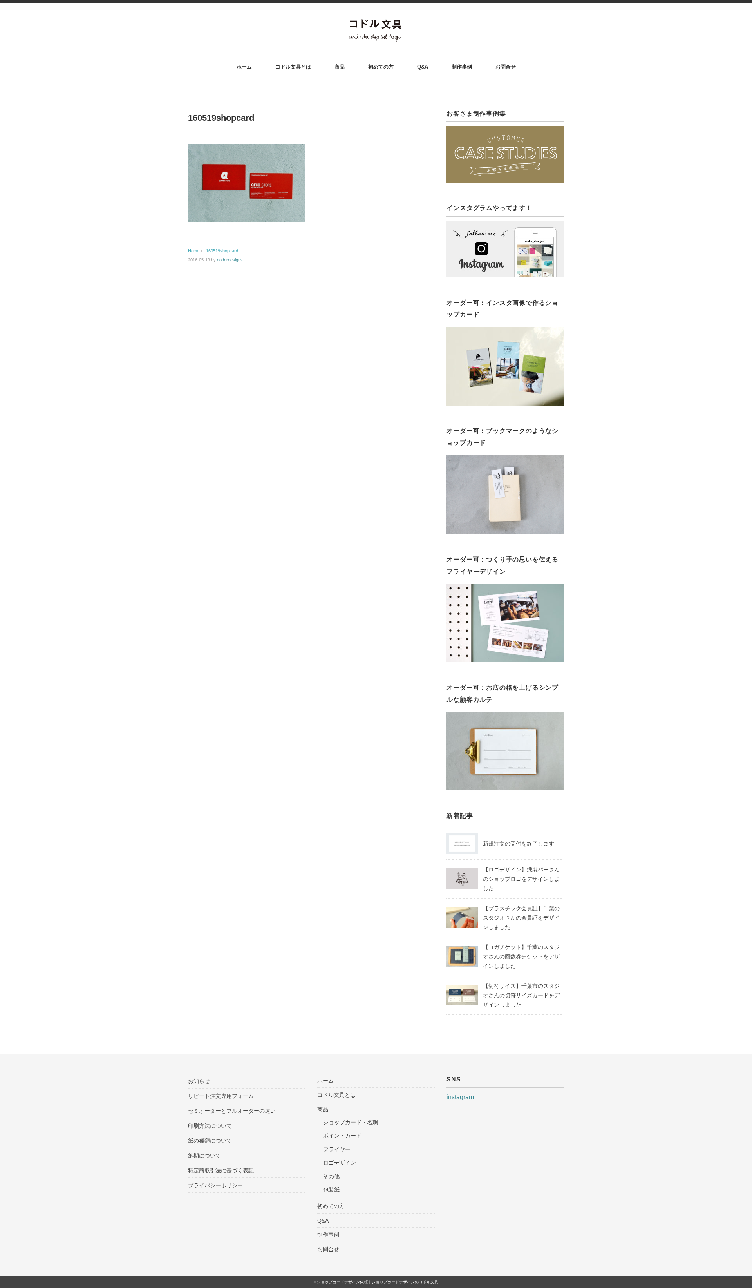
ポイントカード (342, 1135)
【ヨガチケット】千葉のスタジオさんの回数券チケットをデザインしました (521, 956)
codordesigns (230, 259)
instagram (460, 1097)
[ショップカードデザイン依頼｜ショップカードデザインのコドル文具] (376, 24)
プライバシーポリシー (215, 1185)
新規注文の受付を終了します (518, 844)
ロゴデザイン (339, 1162)
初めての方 (381, 67)
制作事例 (462, 67)
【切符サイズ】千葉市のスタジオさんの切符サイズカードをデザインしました (521, 995)
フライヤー (337, 1149)
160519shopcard (222, 250)
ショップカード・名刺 (350, 1122)
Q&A (422, 67)
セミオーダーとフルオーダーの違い (232, 1111)
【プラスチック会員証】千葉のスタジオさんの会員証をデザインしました (521, 917)
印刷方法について (210, 1126)
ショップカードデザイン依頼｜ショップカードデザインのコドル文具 (377, 1282)
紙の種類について (210, 1141)
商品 (339, 67)
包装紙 (331, 1190)
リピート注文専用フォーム (221, 1096)
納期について (204, 1155)
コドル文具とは (293, 67)
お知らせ (199, 1081)
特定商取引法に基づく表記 (221, 1170)
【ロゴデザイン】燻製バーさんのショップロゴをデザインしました (521, 878)
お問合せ (505, 67)
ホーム (244, 67)
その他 (331, 1176)
